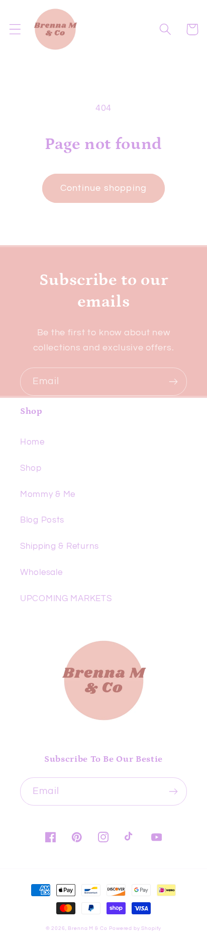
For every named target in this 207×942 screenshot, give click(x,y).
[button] (15, 29)
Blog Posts (42, 520)
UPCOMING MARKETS (66, 598)
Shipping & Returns (59, 546)
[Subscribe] (173, 382)
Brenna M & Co (87, 928)
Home (32, 442)
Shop (31, 468)
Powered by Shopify (135, 928)
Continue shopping (103, 188)
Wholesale (41, 572)
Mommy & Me (47, 494)
